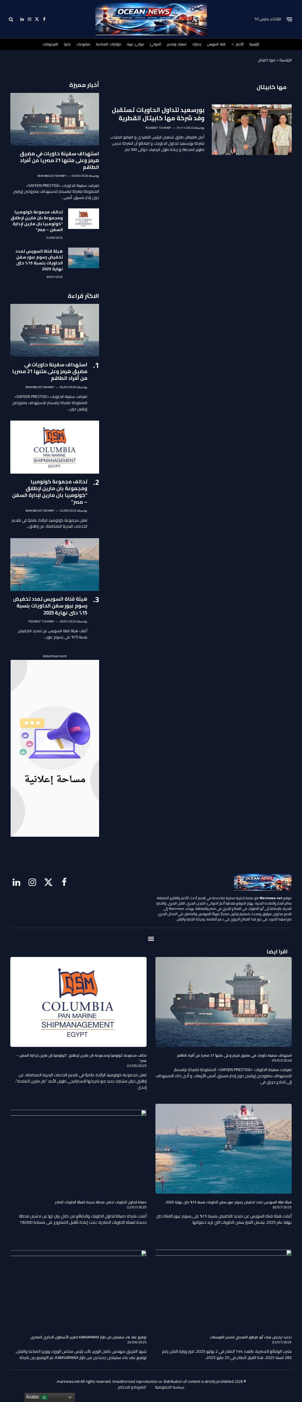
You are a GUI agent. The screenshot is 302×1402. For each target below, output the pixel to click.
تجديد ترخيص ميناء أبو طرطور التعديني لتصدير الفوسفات (251, 1337)
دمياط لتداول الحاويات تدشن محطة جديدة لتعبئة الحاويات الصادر (101, 1202)
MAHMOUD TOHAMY (51, 176)
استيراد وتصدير (177, 44)
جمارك (197, 44)
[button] (151, 939)
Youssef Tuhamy (158, 128)
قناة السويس (216, 44)
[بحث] (11, 19)
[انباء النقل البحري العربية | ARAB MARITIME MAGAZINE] (151, 19)
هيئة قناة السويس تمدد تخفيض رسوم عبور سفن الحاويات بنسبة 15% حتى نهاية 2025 (39, 260)
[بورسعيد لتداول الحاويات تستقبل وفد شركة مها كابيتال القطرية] (252, 129)
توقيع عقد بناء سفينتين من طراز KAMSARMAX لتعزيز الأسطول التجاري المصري (88, 1337)
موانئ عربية (135, 44)
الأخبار (240, 44)
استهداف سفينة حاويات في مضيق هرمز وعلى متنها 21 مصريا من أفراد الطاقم (59, 160)
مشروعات (83, 44)
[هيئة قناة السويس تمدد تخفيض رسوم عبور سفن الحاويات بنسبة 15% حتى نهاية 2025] (83, 258)
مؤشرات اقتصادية (108, 44)
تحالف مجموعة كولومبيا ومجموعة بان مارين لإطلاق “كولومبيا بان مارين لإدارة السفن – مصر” (37, 221)
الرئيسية (254, 44)
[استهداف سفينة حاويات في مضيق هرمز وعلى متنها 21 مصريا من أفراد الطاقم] (54, 119)
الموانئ (155, 44)
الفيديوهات (50, 44)
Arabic (33, 1396)
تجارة (67, 44)
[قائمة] (289, 19)
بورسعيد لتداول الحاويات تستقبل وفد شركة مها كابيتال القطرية (158, 114)
